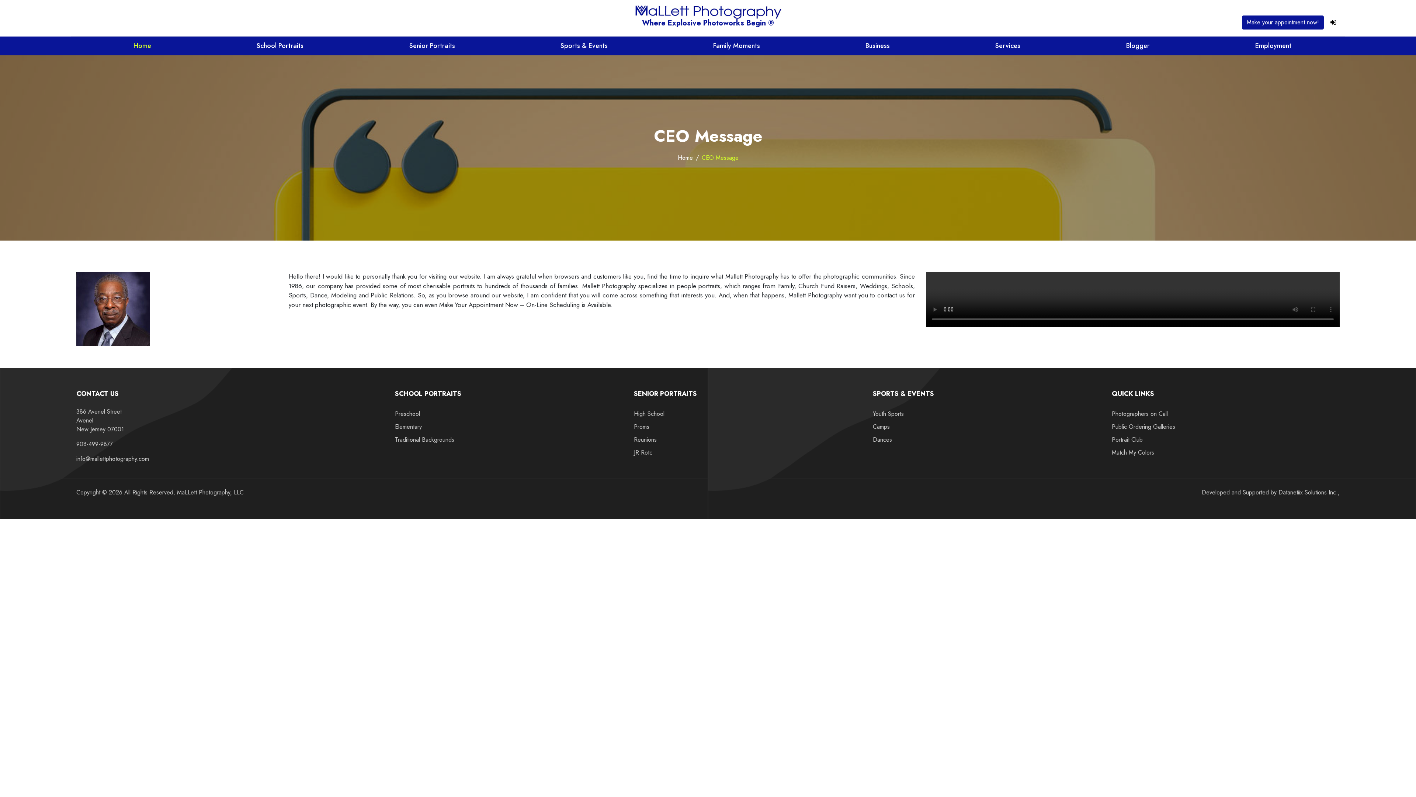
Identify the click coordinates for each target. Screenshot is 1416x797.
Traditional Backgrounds (424, 439)
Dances (882, 439)
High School (649, 414)
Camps (881, 426)
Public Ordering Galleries (1143, 426)
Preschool (407, 414)
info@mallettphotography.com (112, 459)
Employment (1273, 46)
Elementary (408, 426)
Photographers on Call (1140, 414)
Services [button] (1007, 46)
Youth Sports (888, 414)
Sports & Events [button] (584, 46)
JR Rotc (643, 452)
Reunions (645, 439)
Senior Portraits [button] (432, 46)
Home (142, 46)
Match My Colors (1133, 452)
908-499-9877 (94, 444)
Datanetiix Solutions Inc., (1309, 492)
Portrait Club (1127, 439)
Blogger (1138, 46)
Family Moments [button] (736, 46)
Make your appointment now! (1283, 22)
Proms (641, 426)
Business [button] (877, 46)
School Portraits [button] (280, 46)
